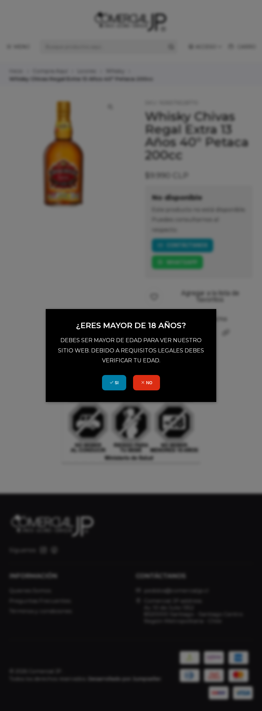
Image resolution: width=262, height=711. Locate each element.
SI (116, 382)
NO (148, 382)
